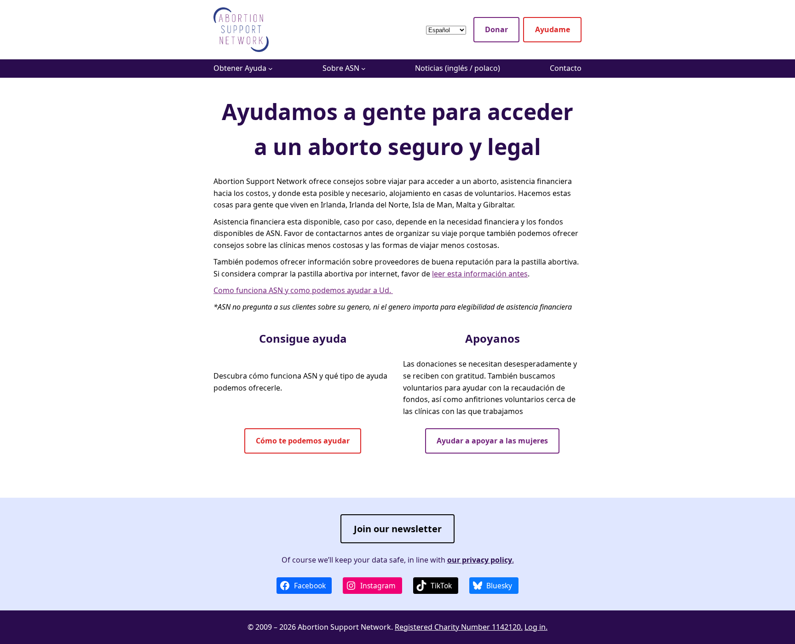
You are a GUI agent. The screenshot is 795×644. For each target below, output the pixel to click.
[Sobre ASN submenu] (363, 68)
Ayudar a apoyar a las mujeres (492, 441)
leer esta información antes (480, 274)
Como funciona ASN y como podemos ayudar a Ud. (303, 290)
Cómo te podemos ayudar (303, 441)
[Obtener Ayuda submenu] (270, 68)
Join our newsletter (398, 529)
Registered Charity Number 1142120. (459, 627)
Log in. (535, 627)
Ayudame (552, 29)
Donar (496, 29)
